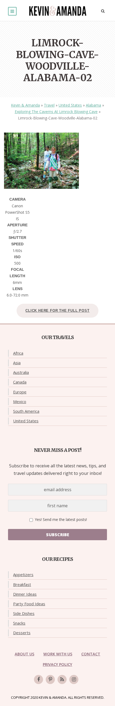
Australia (21, 372)
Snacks (19, 623)
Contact (90, 653)
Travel (49, 105)
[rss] (62, 679)
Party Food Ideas (29, 603)
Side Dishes (23, 613)
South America (26, 411)
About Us (24, 653)
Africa (18, 353)
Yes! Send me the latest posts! (60, 519)
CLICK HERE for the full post (57, 311)
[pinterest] (50, 679)
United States (70, 105)
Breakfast (22, 584)
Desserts (21, 632)
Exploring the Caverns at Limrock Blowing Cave (56, 111)
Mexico (19, 401)
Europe (19, 392)
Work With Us (57, 653)
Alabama (93, 105)
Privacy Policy (57, 664)
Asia (17, 362)
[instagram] (73, 679)
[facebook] (38, 679)
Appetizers (23, 574)
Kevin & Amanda (25, 105)
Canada (19, 382)
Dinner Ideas (25, 594)
